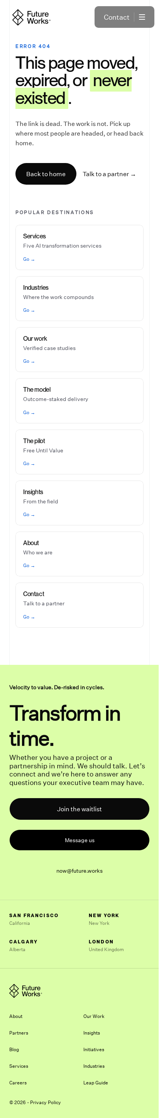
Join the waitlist (79, 809)
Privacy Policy (45, 1102)
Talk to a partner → (109, 174)
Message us (80, 840)
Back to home (46, 174)
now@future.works (79, 870)
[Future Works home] (31, 17)
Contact (117, 17)
